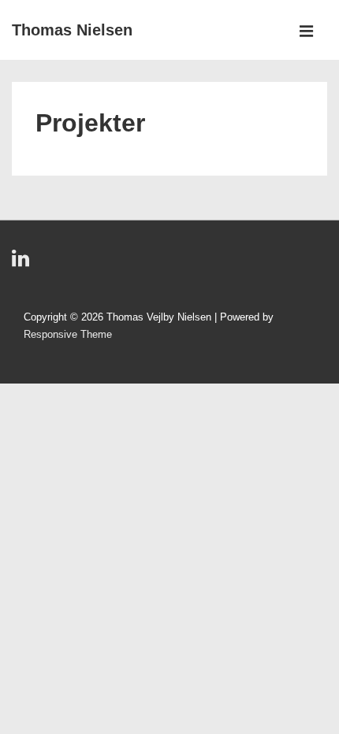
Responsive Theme (68, 334)
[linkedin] (22, 263)
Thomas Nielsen (72, 30)
